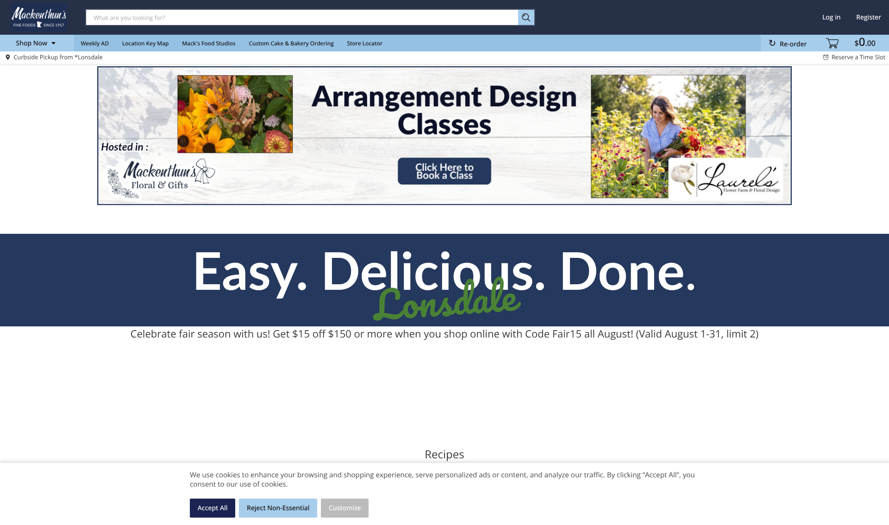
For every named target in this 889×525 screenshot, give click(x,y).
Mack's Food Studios (208, 43)
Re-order (793, 44)
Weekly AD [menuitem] (95, 43)
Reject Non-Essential (278, 508)
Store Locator (365, 43)
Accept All (213, 508)
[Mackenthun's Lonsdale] (38, 17)
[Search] (526, 17)
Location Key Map (145, 43)
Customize (345, 508)
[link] (444, 135)
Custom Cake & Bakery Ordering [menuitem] (291, 43)
